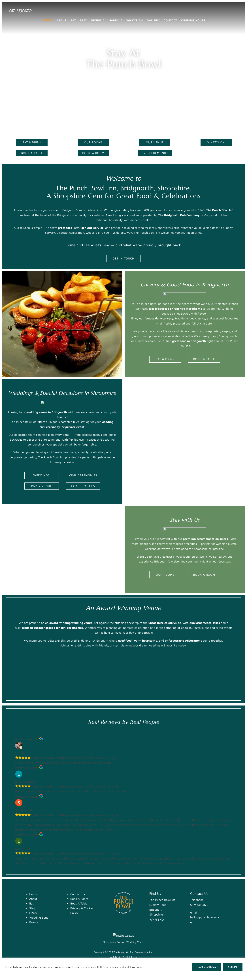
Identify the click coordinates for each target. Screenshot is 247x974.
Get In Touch (123, 258)
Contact (170, 20)
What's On (216, 142)
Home (48, 20)
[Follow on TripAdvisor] (236, 10)
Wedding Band (38, 917)
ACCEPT (232, 966)
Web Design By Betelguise (123, 957)
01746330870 (20, 10)
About (61, 20)
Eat (73, 20)
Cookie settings (207, 966)
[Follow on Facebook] (227, 10)
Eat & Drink (31, 142)
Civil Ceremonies (155, 153)
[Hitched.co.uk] (123, 935)
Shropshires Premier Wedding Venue (123, 941)
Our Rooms (93, 142)
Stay (83, 20)
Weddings (41, 475)
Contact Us (77, 894)
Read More (150, 966)
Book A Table (32, 153)
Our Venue (155, 142)
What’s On (134, 20)
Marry (114, 20)
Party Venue (41, 486)
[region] (123, 966)
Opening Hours (193, 20)
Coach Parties (83, 486)
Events (33, 922)
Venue (96, 20)
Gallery (153, 20)
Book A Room (93, 153)
